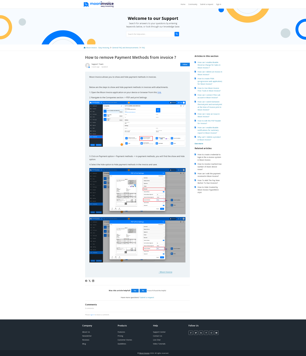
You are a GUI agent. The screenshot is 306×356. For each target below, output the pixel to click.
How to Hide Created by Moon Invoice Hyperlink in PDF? (208, 190)
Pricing (120, 336)
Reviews (85, 340)
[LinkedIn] (93, 281)
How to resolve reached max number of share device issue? (210, 166)
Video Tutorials (159, 344)
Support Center (159, 332)
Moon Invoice (144, 353)
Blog (84, 344)
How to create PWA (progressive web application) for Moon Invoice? (210, 81)
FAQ (143, 47)
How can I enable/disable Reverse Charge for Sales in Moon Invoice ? (209, 65)
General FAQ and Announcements (125, 47)
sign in (92, 315)
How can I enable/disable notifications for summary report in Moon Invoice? (208, 130)
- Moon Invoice (165, 272)
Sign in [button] (218, 4)
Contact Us (157, 336)
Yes (135, 291)
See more (199, 143)
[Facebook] (86, 281)
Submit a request (206, 4)
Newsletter (87, 336)
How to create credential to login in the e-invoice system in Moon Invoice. (209, 157)
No (143, 291)
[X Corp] (90, 281)
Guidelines (122, 344)
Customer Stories (125, 340)
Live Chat (157, 340)
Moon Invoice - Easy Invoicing (97, 47)
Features (121, 332)
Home (183, 4)
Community (192, 4)
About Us (86, 332)
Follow (185, 64)
